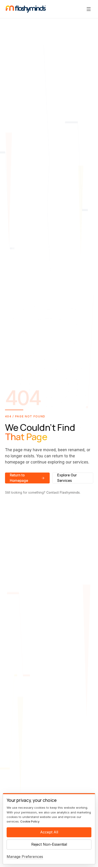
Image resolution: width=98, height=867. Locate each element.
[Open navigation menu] (88, 9)
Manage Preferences (25, 856)
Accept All (49, 832)
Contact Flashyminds (63, 492)
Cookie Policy (29, 821)
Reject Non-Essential (49, 844)
